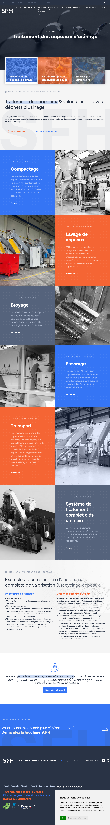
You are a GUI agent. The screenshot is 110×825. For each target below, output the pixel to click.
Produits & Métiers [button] (42, 9)
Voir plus (14, 203)
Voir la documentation (19, 131)
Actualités (66, 7)
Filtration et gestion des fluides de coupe (26, 795)
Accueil (18, 7)
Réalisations (25, 786)
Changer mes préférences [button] (77, 818)
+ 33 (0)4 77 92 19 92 (72, 761)
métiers (17, 92)
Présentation (30, 7)
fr (105, 2)
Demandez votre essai (55, 690)
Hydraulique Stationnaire (17, 798)
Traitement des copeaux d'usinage (41, 92)
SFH (9, 92)
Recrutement (92, 7)
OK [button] (63, 818)
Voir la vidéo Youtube (48, 131)
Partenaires (78, 7)
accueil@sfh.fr (92, 761)
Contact (103, 7)
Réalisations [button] (53, 7)
